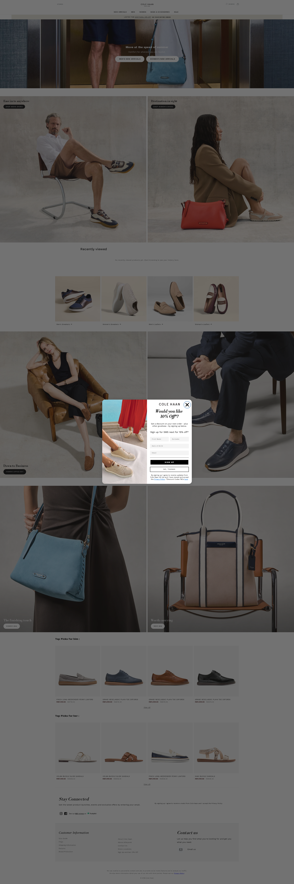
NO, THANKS (169, 469)
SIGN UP (169, 462)
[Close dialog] (187, 404)
